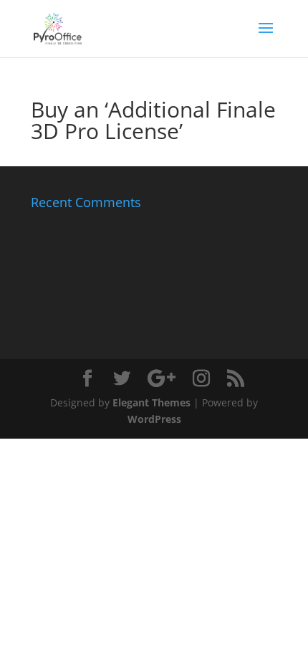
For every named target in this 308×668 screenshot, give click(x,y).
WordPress (154, 419)
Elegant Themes (151, 402)
